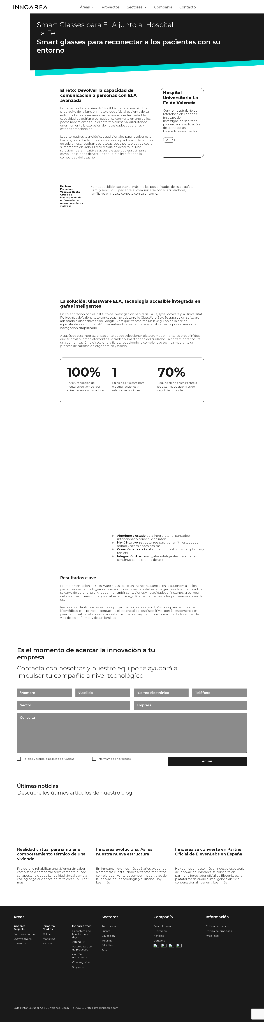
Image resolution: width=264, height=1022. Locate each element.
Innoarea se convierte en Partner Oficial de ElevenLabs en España (209, 852)
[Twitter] (171, 946)
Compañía (163, 7)
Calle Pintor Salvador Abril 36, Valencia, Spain (41, 1007)
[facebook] (156, 946)
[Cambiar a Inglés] (206, 7)
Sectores (134, 7)
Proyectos (111, 7)
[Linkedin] (179, 946)
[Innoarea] (44, 7)
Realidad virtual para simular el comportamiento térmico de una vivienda (51, 854)
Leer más (103, 882)
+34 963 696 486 (81, 1007)
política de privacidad (61, 758)
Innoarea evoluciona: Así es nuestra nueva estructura (124, 852)
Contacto (187, 7)
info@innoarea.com (106, 1007)
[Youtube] (163, 946)
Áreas (85, 7)
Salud (169, 140)
